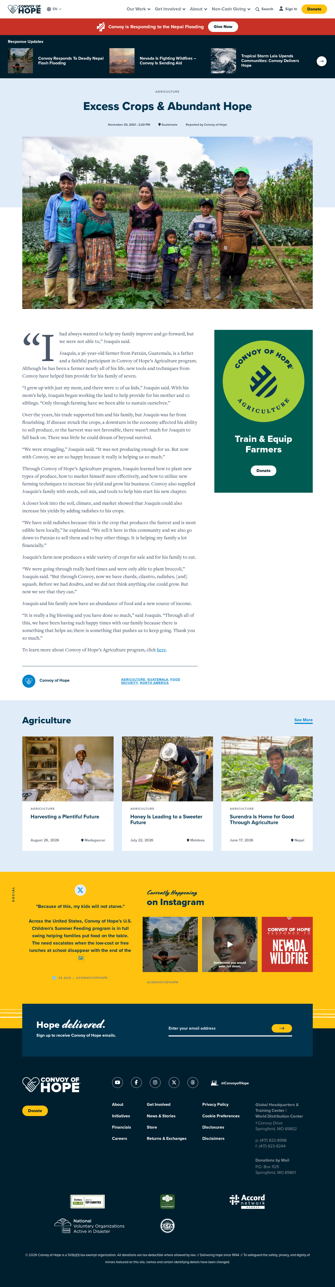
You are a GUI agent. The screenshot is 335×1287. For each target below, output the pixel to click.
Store (152, 1127)
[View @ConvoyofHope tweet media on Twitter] (81, 958)
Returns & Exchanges (167, 1138)
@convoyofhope (92, 978)
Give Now (223, 26)
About (196, 9)
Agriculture (167, 91)
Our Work (136, 9)
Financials (121, 1127)
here (161, 649)
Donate (314, 9)
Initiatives (121, 1116)
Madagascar (94, 840)
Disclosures (213, 1127)
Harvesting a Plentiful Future (65, 817)
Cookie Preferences (221, 1116)
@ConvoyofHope (162, 982)
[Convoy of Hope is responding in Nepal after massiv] (170, 944)
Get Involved (168, 9)
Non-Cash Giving (229, 9)
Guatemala (169, 124)
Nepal (298, 840)
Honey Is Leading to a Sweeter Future (166, 820)
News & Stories (161, 1116)
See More (303, 720)
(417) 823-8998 (273, 1140)
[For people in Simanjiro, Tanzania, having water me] (229, 944)
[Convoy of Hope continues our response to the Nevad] (289, 944)
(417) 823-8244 (272, 1146)
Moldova (197, 840)
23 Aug (64, 978)
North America (154, 683)
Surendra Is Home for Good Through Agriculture (262, 820)
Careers (119, 1138)
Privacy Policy (215, 1104)
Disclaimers (213, 1138)
